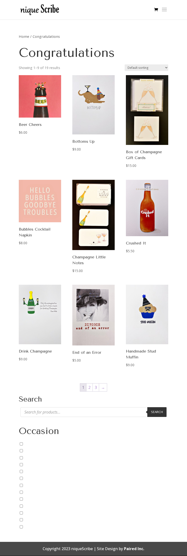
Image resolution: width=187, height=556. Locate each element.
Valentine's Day (38, 519)
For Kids (31, 478)
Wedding (32, 526)
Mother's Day (36, 506)
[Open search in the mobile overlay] (93, 412)
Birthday (32, 450)
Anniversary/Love (40, 443)
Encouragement (39, 464)
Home (24, 36)
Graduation (34, 492)
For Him (31, 471)
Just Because (36, 499)
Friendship (33, 485)
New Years (34, 513)
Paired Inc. (134, 548)
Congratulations (39, 457)
